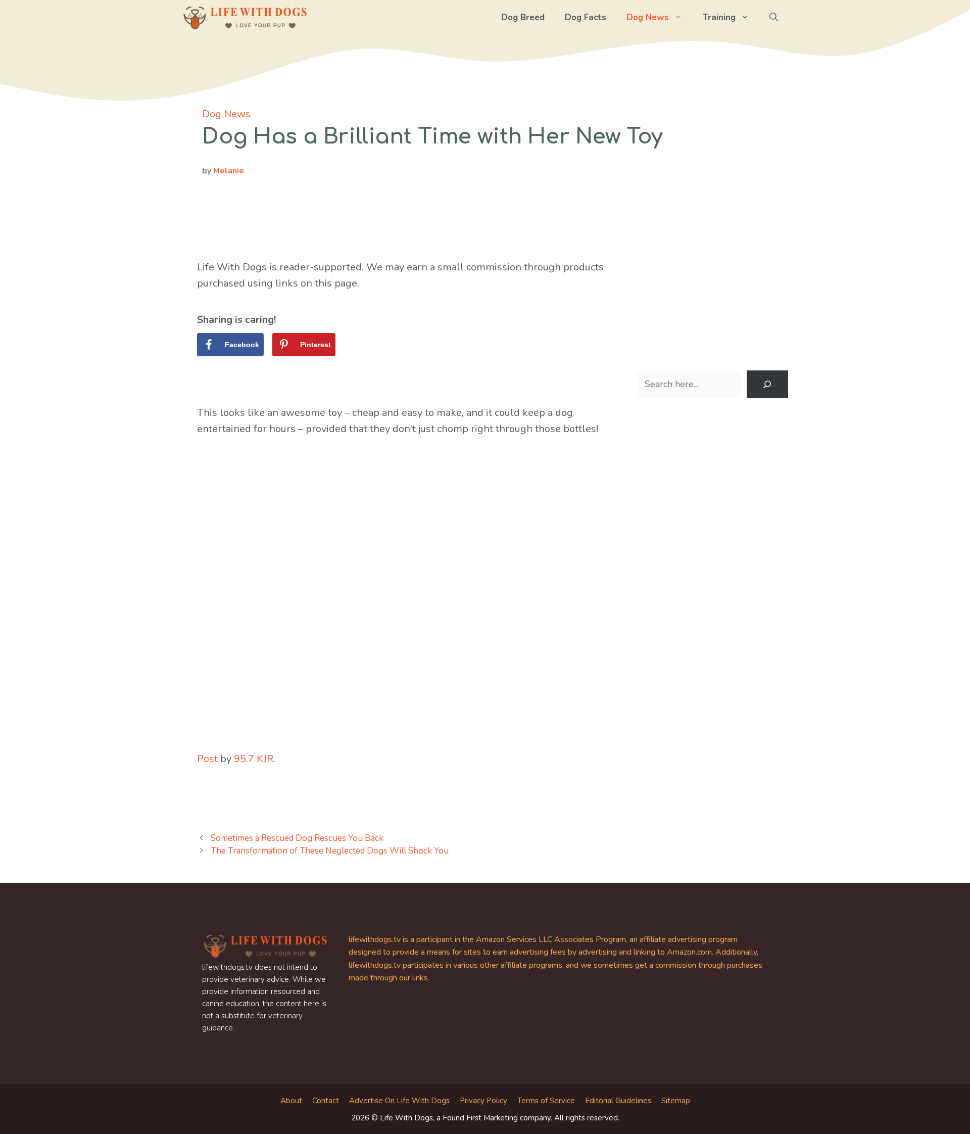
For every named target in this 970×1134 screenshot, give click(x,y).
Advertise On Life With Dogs (399, 1101)
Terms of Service (546, 1101)
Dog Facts (585, 17)
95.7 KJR (253, 759)
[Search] (767, 384)
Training (719, 17)
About (291, 1101)
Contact (325, 1101)
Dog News (647, 17)
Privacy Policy (483, 1101)
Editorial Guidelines (618, 1101)
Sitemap (675, 1101)
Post (207, 759)
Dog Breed (523, 17)
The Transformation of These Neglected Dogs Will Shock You (330, 851)
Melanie (228, 170)
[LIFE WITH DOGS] (245, 17)
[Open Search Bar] (773, 17)
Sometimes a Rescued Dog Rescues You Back (297, 838)
